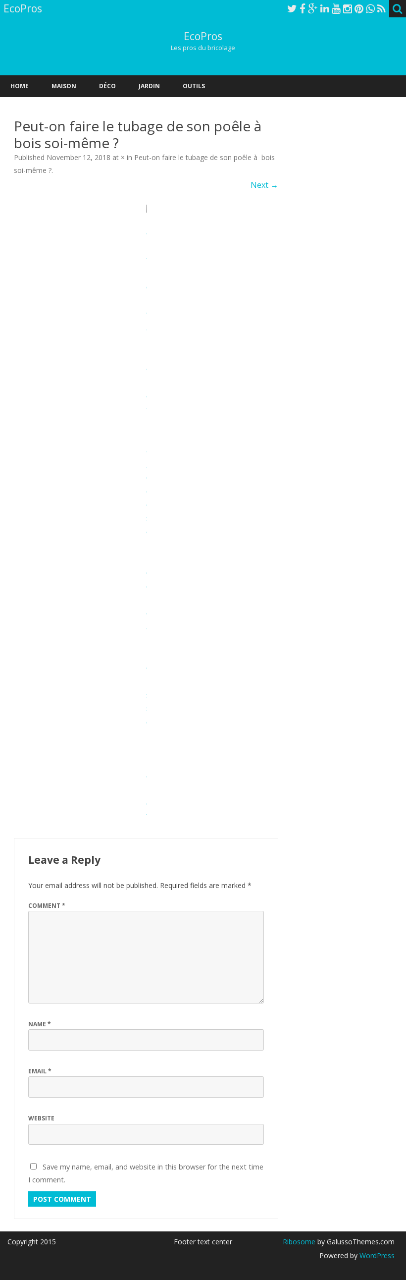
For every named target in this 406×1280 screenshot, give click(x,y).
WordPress (376, 1255)
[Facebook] (302, 8)
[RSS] (381, 8)
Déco (107, 86)
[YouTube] (336, 8)
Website (41, 1118)
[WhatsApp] (370, 8)
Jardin (149, 86)
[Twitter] (292, 8)
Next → (264, 184)
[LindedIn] (324, 8)
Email (39, 1071)
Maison (63, 86)
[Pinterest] (359, 8)
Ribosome (299, 1241)
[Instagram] (347, 8)
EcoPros (203, 36)
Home (19, 86)
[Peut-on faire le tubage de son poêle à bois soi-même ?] (146, 514)
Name (39, 1024)
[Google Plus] (313, 8)
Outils (194, 86)
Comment (46, 905)
